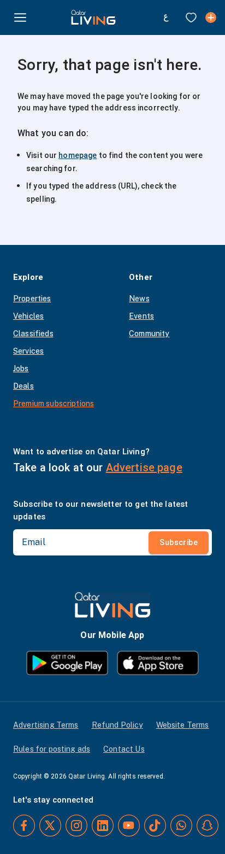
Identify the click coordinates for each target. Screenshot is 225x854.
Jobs (21, 368)
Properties (32, 298)
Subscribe (178, 542)
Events (141, 316)
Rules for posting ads (51, 749)
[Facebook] (24, 826)
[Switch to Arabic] (166, 17)
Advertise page (144, 467)
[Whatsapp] (181, 826)
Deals (23, 386)
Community (149, 333)
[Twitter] (50, 826)
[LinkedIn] (103, 826)
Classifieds (33, 333)
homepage (77, 155)
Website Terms (182, 725)
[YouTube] (129, 826)
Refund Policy (117, 725)
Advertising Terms (46, 725)
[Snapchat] (207, 826)
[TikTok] (155, 826)
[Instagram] (76, 826)
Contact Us (124, 749)
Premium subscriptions (53, 403)
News (139, 298)
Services (28, 351)
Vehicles (28, 316)
